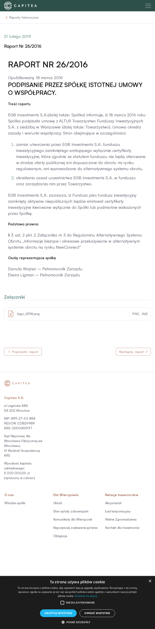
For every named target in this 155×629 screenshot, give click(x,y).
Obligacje (60, 536)
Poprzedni (25, 351)
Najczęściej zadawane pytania (75, 528)
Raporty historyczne (24, 17)
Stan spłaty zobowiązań (70, 511)
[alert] (77, 602)
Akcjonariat (113, 503)
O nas (9, 495)
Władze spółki (14, 503)
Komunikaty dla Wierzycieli (72, 519)
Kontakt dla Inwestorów (122, 528)
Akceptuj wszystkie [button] (58, 613)
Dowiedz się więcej (86, 596)
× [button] (149, 581)
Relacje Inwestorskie (121, 495)
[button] (62, 603)
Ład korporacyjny (118, 511)
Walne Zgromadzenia (121, 519)
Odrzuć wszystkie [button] (97, 613)
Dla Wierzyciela (65, 495)
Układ (57, 503)
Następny (131, 351)
